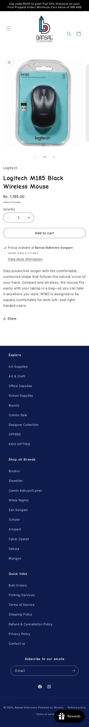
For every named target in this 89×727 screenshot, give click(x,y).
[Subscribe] (73, 671)
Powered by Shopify (51, 707)
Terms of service (46, 714)
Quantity (9, 209)
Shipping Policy (20, 614)
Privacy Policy (19, 634)
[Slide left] (35, 157)
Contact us (17, 643)
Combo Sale (18, 415)
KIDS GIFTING (19, 444)
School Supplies (21, 395)
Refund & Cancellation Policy (31, 624)
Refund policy (77, 707)
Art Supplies (18, 366)
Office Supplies (20, 386)
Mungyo (15, 558)
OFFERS (15, 434)
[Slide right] (54, 157)
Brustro (14, 471)
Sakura (14, 548)
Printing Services (22, 595)
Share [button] (12, 318)
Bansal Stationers (26, 707)
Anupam (15, 529)
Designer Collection (23, 424)
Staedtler (16, 480)
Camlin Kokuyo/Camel (25, 490)
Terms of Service (22, 604)
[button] (8, 28)
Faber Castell (19, 539)
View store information (25, 259)
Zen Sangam (18, 510)
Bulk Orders (18, 585)
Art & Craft (17, 376)
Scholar (14, 519)
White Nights (19, 500)
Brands (14, 405)
